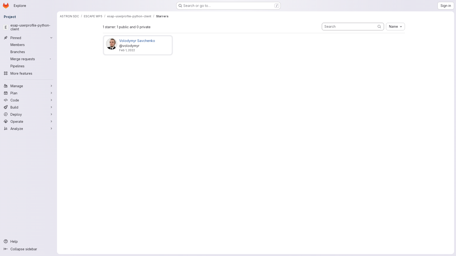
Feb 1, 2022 (127, 50)
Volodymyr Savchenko (137, 41)
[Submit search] (379, 26)
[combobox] (395, 26)
